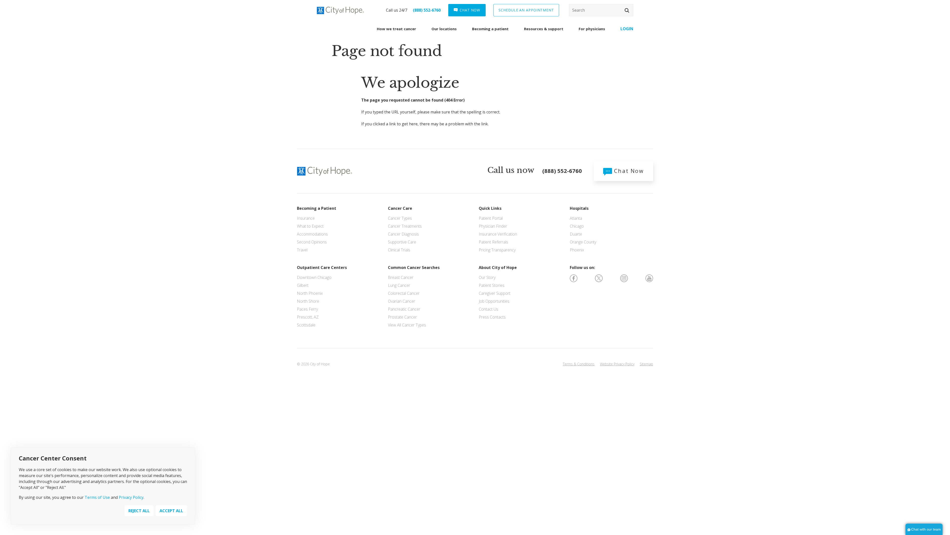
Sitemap (646, 364)
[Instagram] (624, 278)
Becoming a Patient (316, 208)
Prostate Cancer (402, 317)
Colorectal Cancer (404, 293)
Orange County (583, 242)
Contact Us (488, 309)
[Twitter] (599, 278)
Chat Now (628, 170)
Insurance (306, 218)
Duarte (576, 234)
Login (626, 28)
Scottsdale (306, 325)
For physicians (592, 28)
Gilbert (303, 285)
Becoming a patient (490, 28)
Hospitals (579, 208)
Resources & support (543, 28)
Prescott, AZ (308, 317)
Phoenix (577, 250)
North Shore (308, 301)
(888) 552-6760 (427, 10)
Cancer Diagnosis (403, 234)
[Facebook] (573, 278)
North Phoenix (310, 293)
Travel (302, 250)
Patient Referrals (493, 242)
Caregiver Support (494, 293)
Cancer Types (400, 218)
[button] (627, 10)
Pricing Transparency (497, 250)
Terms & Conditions (578, 364)
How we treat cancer (396, 28)
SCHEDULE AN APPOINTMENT (526, 10)
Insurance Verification (498, 234)
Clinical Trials (399, 250)
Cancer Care (400, 208)
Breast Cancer (400, 277)
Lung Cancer (399, 285)
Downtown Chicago (314, 277)
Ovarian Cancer (401, 301)
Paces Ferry (307, 309)
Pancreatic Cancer (404, 309)
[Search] (601, 10)
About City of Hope (498, 267)
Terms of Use (97, 497)
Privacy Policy (131, 497)
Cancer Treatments (405, 226)
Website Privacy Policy (617, 364)
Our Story (487, 277)
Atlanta (576, 218)
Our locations (444, 28)
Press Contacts (492, 317)
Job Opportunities (494, 301)
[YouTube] (649, 278)
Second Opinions (312, 242)
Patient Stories (491, 285)
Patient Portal (491, 218)
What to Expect (310, 226)
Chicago (577, 226)
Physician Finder (493, 226)
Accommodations (312, 234)
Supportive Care (402, 242)
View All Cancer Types (407, 325)
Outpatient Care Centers (322, 267)
